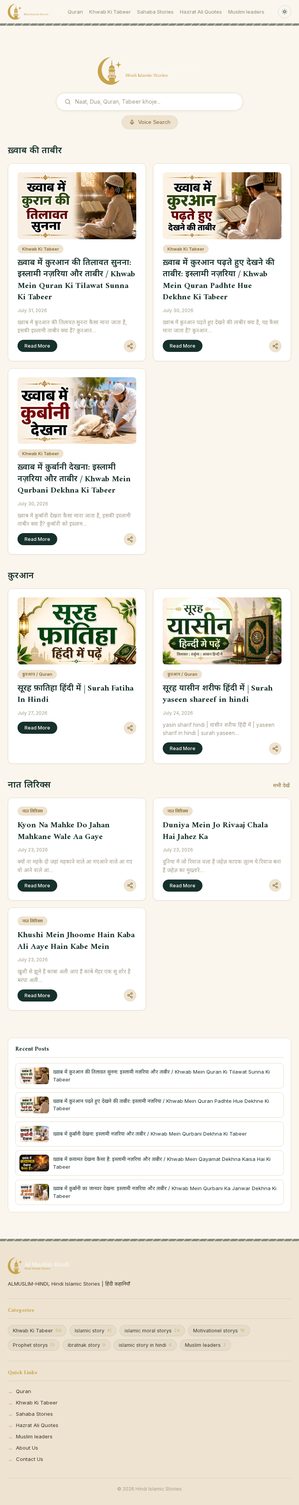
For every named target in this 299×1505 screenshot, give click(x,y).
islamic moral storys (152, 1331)
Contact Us (29, 1459)
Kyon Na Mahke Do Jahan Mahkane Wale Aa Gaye (64, 831)
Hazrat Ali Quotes (201, 12)
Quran (75, 12)
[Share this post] (130, 346)
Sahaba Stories (155, 12)
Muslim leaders (246, 12)
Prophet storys (34, 1345)
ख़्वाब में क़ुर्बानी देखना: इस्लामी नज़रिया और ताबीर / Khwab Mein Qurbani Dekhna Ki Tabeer (74, 479)
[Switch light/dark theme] (284, 11)
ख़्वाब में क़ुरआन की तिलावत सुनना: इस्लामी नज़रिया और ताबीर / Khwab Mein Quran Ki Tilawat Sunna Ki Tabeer (76, 280)
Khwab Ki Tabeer (110, 12)
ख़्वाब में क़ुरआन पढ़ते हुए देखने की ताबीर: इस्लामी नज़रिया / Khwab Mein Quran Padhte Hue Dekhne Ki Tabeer (218, 280)
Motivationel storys (219, 1331)
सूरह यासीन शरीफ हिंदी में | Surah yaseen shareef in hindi (218, 694)
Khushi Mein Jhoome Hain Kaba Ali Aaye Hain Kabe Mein (76, 941)
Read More (37, 346)
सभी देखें (281, 785)
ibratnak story (87, 1345)
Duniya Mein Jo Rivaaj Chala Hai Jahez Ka (215, 831)
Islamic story (93, 1331)
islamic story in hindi (145, 1345)
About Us (27, 1448)
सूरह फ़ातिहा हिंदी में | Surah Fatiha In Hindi (76, 694)
